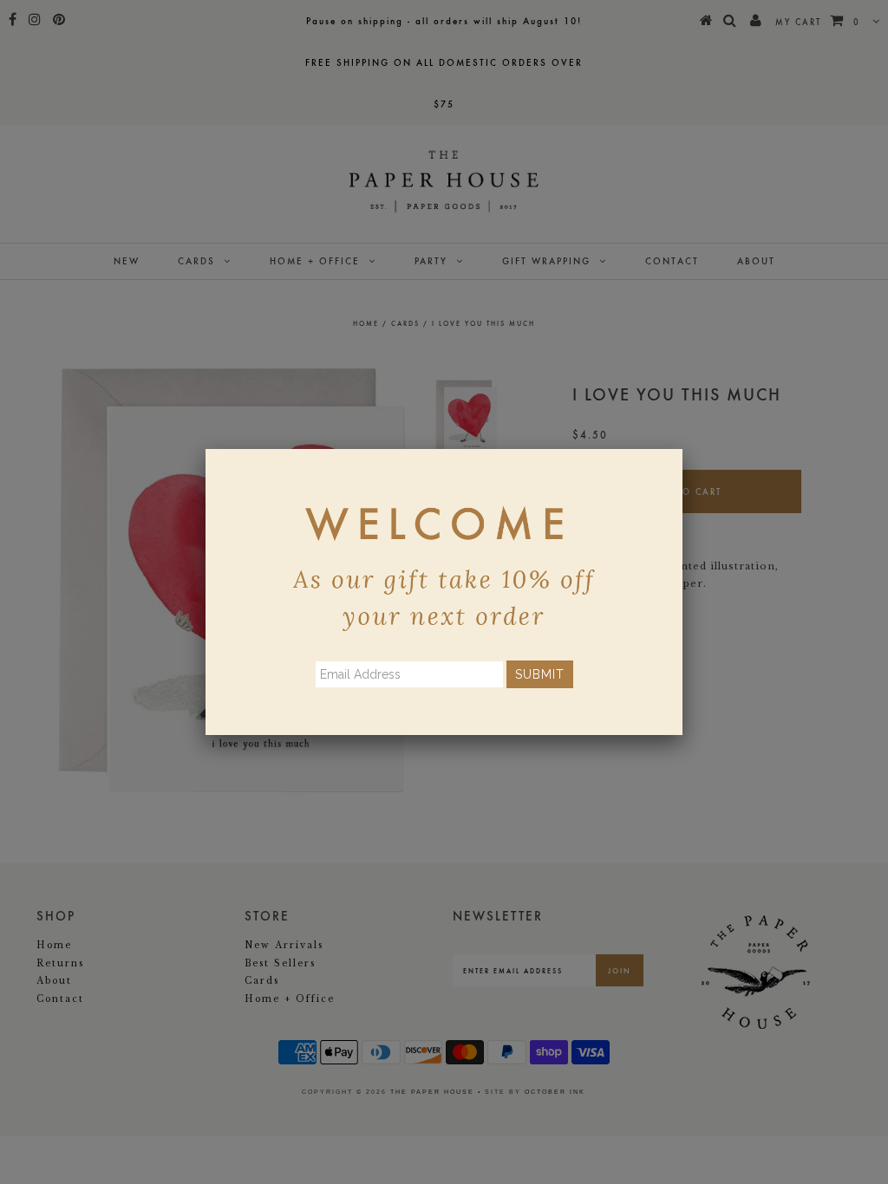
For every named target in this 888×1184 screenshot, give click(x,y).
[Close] (682, 449)
